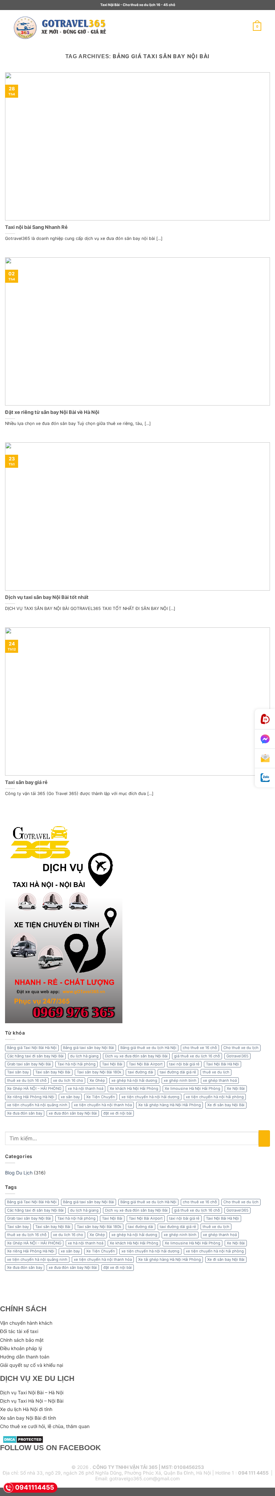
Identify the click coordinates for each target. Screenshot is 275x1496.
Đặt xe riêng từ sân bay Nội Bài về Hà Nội (52, 412)
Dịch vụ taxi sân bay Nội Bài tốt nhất (47, 597)
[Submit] (264, 1138)
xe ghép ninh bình (180, 1080)
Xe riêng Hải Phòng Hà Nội (30, 1096)
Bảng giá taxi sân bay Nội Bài (88, 1047)
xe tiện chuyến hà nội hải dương (150, 1096)
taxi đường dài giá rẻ (178, 1072)
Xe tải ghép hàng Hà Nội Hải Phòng (169, 1105)
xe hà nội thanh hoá (85, 1088)
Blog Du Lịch (19, 1172)
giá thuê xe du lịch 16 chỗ (197, 1056)
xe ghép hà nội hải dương (134, 1080)
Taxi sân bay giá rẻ (26, 782)
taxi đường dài (140, 1072)
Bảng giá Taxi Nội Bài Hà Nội (32, 1047)
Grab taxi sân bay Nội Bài (29, 1064)
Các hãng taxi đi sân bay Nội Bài (35, 1056)
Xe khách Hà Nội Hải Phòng (134, 1088)
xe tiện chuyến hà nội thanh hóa (103, 1105)
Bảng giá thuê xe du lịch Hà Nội (148, 1047)
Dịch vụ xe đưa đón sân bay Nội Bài (136, 1056)
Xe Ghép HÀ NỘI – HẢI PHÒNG (34, 1088)
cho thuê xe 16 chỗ (200, 1047)
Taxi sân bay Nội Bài (52, 1072)
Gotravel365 (237, 1056)
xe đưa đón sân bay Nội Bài (73, 1113)
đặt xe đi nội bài (117, 1113)
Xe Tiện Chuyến (100, 1096)
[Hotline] (265, 719)
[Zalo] (265, 777)
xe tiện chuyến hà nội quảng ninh (37, 1105)
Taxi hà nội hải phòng (76, 1064)
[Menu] (120, 26)
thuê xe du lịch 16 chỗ (27, 1080)
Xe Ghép (97, 1080)
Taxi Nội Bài (112, 1064)
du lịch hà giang (84, 1056)
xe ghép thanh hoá (220, 1080)
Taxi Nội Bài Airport (146, 1064)
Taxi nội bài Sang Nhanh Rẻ (36, 227)
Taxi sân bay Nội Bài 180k (99, 1072)
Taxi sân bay (18, 1072)
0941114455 (34, 1487)
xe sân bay (70, 1096)
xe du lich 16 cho (68, 1080)
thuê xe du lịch (216, 1072)
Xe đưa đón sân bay (24, 1113)
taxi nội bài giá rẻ (184, 1064)
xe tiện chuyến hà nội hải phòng (215, 1096)
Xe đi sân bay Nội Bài (225, 1105)
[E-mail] (265, 758)
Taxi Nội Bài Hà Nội (222, 1064)
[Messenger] (265, 739)
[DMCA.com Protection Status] (23, 1439)
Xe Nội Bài (236, 1088)
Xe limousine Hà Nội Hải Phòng (192, 1088)
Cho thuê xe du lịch (241, 1047)
